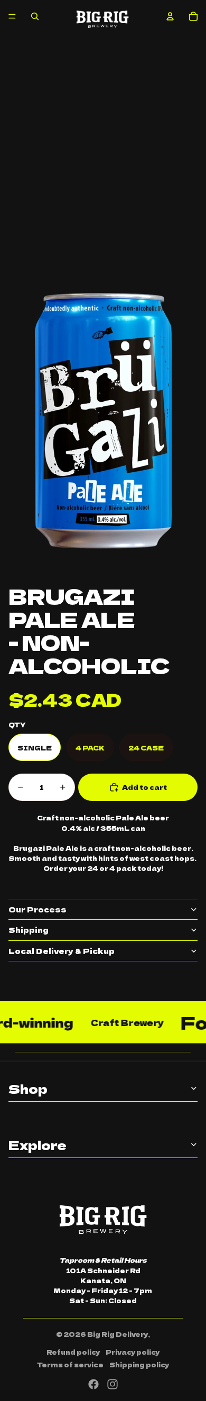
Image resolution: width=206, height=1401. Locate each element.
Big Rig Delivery (117, 1333)
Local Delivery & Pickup (61, 951)
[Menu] (12, 16)
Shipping (28, 930)
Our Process (37, 909)
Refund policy (73, 1351)
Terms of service (70, 1364)
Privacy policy (133, 1351)
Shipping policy (139, 1364)
